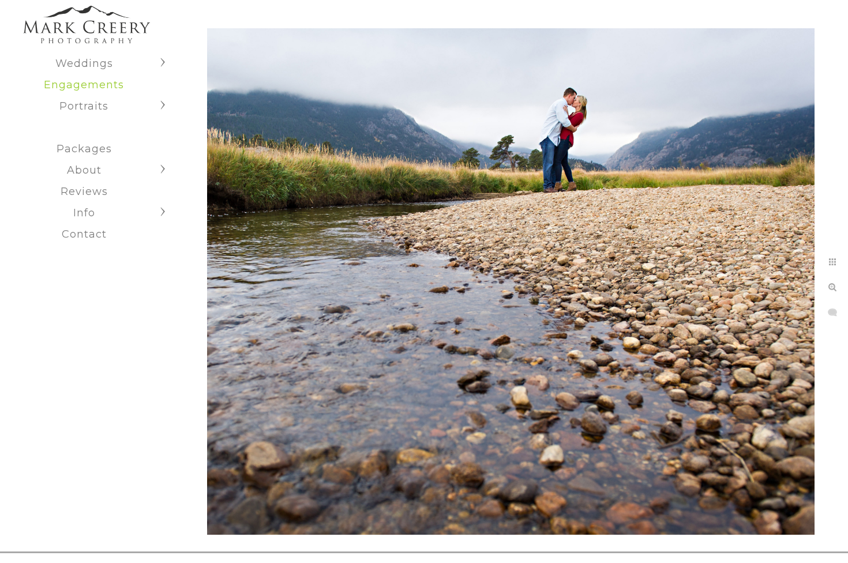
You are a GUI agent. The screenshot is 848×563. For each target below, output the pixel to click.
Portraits (83, 106)
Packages (84, 148)
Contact (84, 234)
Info (84, 213)
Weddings (84, 63)
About (84, 170)
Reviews (84, 191)
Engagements (84, 84)
